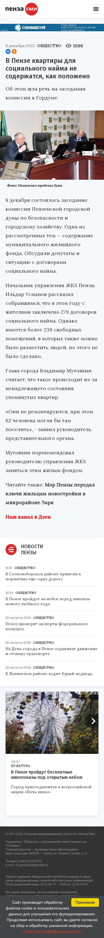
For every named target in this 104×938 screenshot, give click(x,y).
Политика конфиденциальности (52, 931)
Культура (20, 766)
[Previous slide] (12, 721)
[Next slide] (91, 721)
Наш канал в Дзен (28, 517)
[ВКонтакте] (8, 51)
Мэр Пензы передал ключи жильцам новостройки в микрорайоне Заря (50, 493)
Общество (49, 45)
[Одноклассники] (14, 51)
